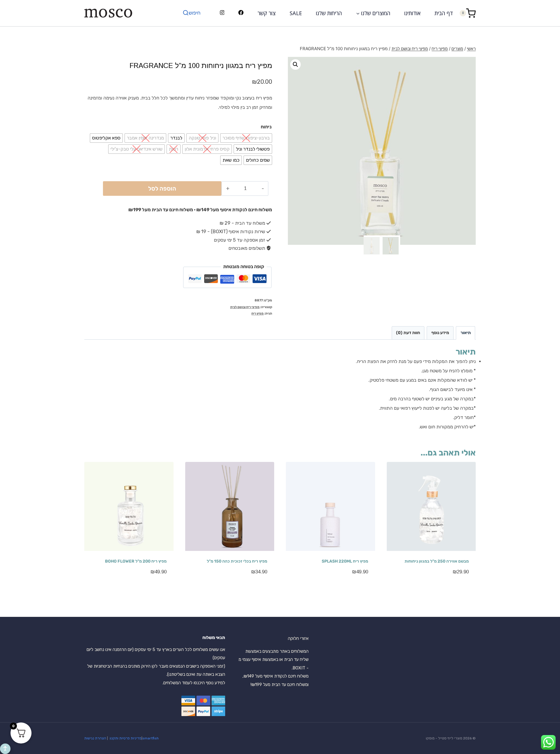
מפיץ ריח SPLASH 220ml (345, 561)
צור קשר (267, 13)
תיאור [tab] (466, 332)
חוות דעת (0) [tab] (408, 332)
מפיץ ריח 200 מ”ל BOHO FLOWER (136, 561)
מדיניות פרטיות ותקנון (125, 738)
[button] (295, 64)
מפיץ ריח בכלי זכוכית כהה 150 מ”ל (237, 561)
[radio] (246, 138)
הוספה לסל (162, 188)
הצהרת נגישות (95, 738)
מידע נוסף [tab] (440, 332)
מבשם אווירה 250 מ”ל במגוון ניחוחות (437, 561)
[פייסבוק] (241, 13)
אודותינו (412, 13)
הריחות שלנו (329, 13)
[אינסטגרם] (222, 13)
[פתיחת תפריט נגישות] (5, 748)
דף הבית (444, 13)
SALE (296, 13)
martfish (151, 738)
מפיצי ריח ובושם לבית (245, 307)
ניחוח (266, 127)
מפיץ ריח (257, 313)
